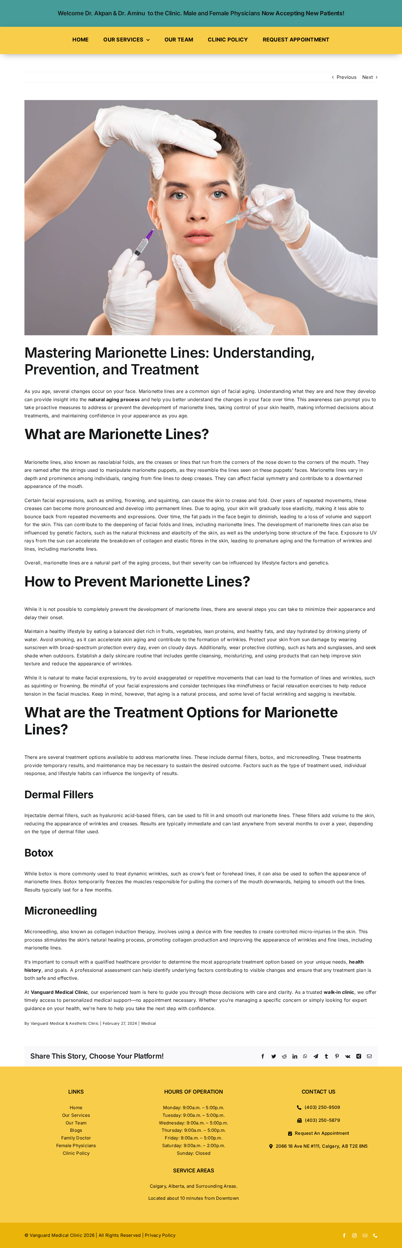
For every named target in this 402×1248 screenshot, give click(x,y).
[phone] (375, 1235)
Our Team (76, 1123)
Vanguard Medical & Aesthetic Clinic (65, 1023)
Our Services (76, 1115)
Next (367, 77)
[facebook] (344, 1235)
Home (76, 1107)
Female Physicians (76, 1145)
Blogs (76, 1130)
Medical (148, 1023)
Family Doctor (76, 1138)
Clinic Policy (76, 1153)
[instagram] (354, 1235)
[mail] (365, 1235)
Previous (346, 77)
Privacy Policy (160, 1235)
